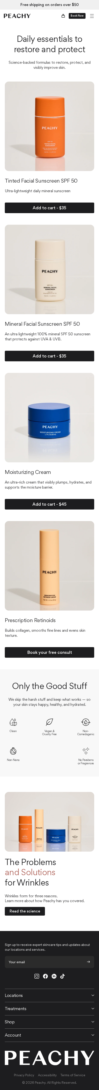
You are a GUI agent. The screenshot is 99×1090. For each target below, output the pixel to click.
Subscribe (88, 962)
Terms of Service (73, 1075)
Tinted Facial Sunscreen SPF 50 (41, 180)
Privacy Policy (24, 1075)
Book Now (77, 16)
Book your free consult (49, 652)
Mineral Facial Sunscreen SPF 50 (42, 323)
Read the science (25, 911)
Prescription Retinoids (30, 620)
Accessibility (47, 1075)
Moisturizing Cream (28, 472)
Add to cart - (49, 208)
